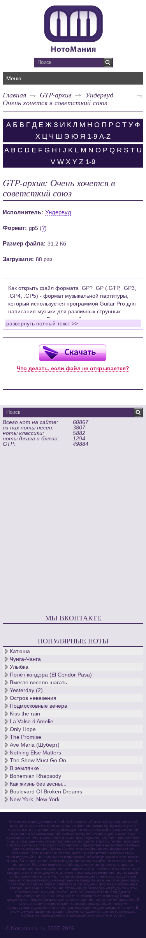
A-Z (105, 136)
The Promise (25, 737)
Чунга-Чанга (25, 659)
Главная (14, 94)
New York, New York (35, 799)
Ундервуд (99, 94)
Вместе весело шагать (38, 682)
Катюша (20, 651)
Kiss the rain (25, 713)
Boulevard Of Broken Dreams (46, 791)
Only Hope (23, 729)
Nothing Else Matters (35, 752)
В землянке (24, 768)
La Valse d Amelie (31, 721)
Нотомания (73, 28)
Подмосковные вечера (38, 706)
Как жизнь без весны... (38, 784)
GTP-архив (56, 94)
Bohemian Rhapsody (35, 776)
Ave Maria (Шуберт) (35, 745)
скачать (72, 352)
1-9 (92, 136)
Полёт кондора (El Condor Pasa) (51, 674)
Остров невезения (33, 698)
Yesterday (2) (26, 690)
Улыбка (19, 667)
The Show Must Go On (38, 760)
